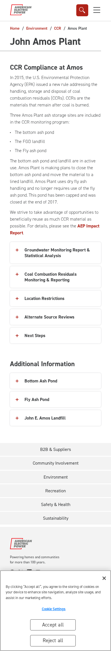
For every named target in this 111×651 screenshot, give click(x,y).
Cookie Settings (54, 608)
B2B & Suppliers (55, 449)
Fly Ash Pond (36, 399)
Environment (37, 28)
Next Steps (34, 335)
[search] (82, 10)
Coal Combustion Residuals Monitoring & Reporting (50, 277)
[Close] (104, 578)
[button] (96, 10)
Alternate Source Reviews (49, 317)
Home (15, 28)
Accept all (53, 624)
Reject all (53, 640)
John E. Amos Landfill (45, 418)
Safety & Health (55, 504)
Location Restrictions (44, 298)
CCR (57, 28)
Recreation (55, 491)
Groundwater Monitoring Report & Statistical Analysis (57, 253)
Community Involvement (56, 463)
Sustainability (55, 518)
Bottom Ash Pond (40, 381)
